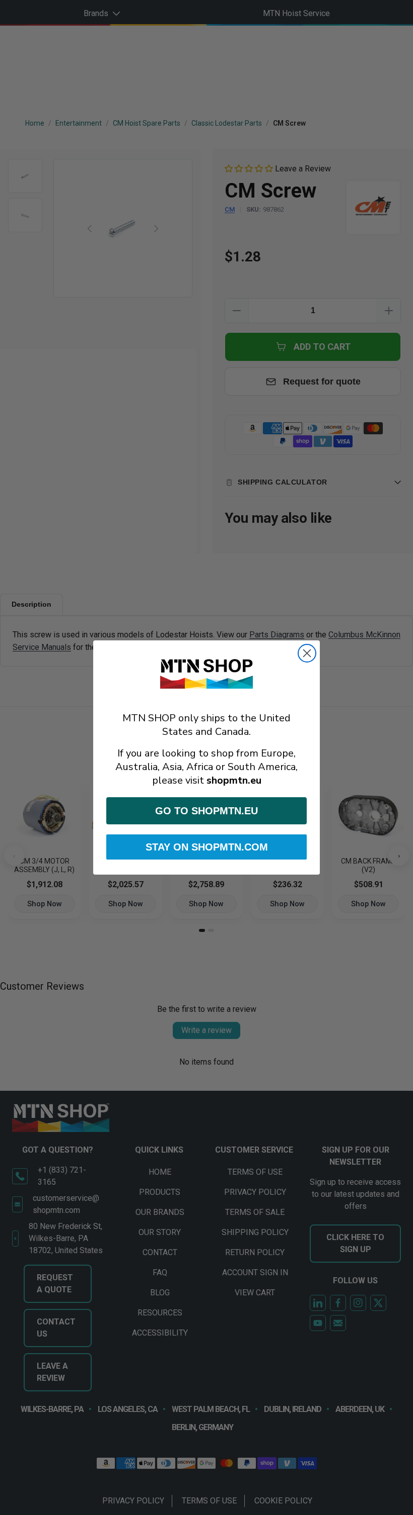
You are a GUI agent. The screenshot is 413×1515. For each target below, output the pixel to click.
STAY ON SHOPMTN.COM (207, 847)
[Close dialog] (307, 653)
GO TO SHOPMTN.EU (206, 810)
